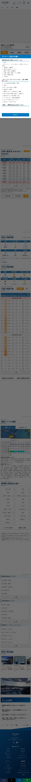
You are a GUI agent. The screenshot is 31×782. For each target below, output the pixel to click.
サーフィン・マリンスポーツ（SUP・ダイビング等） (15, 65)
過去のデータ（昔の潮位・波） (11, 95)
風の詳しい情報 (7, 89)
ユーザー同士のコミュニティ (11, 99)
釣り (5, 62)
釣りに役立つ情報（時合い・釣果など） (14, 93)
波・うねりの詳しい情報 (10, 87)
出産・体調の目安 (8, 74)
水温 (4, 85)
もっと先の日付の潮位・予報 (11, 83)
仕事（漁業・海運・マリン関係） (12, 73)
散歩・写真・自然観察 (9, 71)
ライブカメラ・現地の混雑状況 (11, 97)
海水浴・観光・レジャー (10, 69)
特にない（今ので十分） (10, 101)
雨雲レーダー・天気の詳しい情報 (12, 91)
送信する (15, 114)
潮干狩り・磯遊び (8, 67)
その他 (5, 76)
